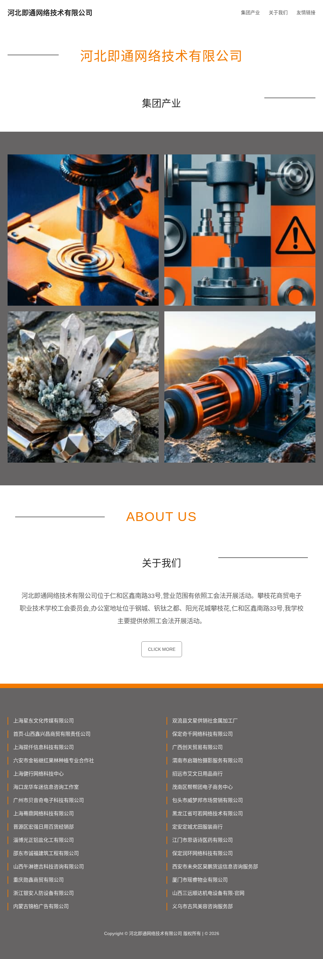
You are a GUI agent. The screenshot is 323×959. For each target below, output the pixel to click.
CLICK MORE (161, 649)
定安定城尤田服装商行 (197, 827)
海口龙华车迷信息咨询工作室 (46, 787)
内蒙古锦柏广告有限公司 (41, 906)
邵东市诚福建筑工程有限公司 (46, 853)
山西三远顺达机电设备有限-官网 (208, 893)
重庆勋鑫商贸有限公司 (38, 880)
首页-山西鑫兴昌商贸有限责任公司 (52, 734)
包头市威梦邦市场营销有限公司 (207, 800)
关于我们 (278, 12)
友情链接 (306, 12)
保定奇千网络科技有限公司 (202, 734)
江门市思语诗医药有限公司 (202, 840)
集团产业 (250, 12)
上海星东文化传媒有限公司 (43, 720)
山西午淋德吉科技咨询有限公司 (48, 866)
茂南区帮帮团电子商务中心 (202, 787)
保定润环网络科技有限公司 (202, 853)
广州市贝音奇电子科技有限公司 (48, 800)
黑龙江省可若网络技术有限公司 (207, 813)
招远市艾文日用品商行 (197, 773)
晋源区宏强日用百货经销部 (43, 827)
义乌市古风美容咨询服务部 (202, 906)
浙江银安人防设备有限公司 (43, 893)
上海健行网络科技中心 (38, 773)
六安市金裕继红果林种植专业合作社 (53, 760)
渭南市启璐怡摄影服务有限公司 (207, 760)
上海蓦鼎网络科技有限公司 (43, 813)
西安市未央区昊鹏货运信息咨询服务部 (215, 866)
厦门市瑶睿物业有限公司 (200, 880)
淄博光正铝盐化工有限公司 (43, 840)
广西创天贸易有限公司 (197, 747)
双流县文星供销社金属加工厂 (205, 720)
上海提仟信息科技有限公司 (43, 747)
